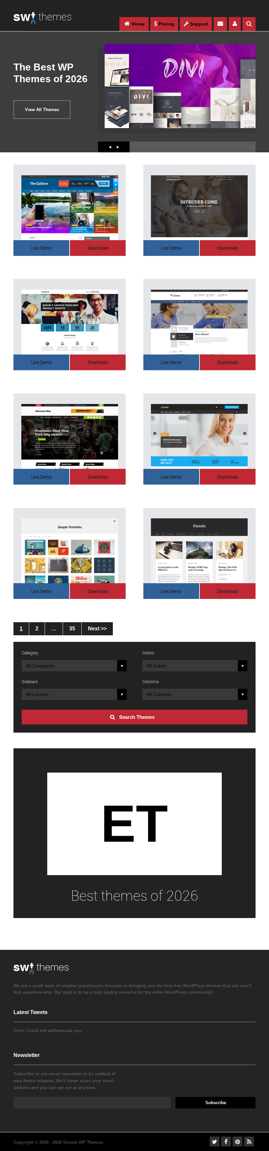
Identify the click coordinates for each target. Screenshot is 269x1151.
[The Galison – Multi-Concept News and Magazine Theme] (69, 207)
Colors (148, 653)
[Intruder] (199, 207)
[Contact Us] (220, 24)
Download (98, 248)
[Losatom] (69, 322)
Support (198, 24)
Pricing (165, 24)
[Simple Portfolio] (69, 550)
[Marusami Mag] (69, 436)
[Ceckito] (199, 436)
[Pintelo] (199, 550)
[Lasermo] (199, 322)
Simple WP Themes (83, 1142)
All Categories (40, 665)
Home (138, 24)
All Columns (159, 694)
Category (30, 653)
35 (72, 628)
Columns (150, 681)
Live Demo (41, 248)
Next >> (97, 628)
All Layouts (37, 694)
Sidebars (30, 681)
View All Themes (42, 109)
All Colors (156, 665)
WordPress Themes (42, 22)
